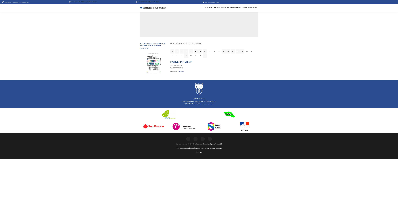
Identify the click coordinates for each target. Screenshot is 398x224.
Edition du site (199, 152)
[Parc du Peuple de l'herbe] (168, 114)
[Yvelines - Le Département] (184, 126)
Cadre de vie (252, 8)
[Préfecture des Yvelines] (244, 126)
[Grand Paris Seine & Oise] (214, 126)
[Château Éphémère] (229, 114)
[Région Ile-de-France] (153, 126)
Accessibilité (218, 144)
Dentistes (181, 71)
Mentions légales (209, 144)
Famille (223, 8)
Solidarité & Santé (234, 8)
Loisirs (244, 8)
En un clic (208, 8)
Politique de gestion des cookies (213, 148)
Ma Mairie (216, 8)
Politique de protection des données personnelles (189, 148)
